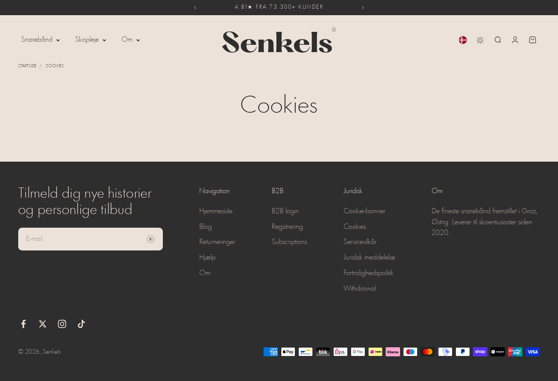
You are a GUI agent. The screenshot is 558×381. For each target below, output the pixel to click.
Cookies (55, 66)
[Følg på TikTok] (81, 324)
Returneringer (217, 242)
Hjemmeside (215, 211)
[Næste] (363, 7)
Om (126, 40)
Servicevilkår (360, 242)
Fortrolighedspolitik (369, 273)
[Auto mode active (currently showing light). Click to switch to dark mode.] (480, 40)
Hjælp (207, 257)
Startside (27, 66)
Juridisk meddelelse (369, 257)
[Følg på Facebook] (23, 324)
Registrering (287, 227)
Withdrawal (360, 289)
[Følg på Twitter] (43, 324)
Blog (205, 227)
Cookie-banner (364, 211)
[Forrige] (195, 7)
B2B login (285, 211)
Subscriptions (289, 242)
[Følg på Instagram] (62, 324)
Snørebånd (36, 40)
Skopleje (87, 40)
